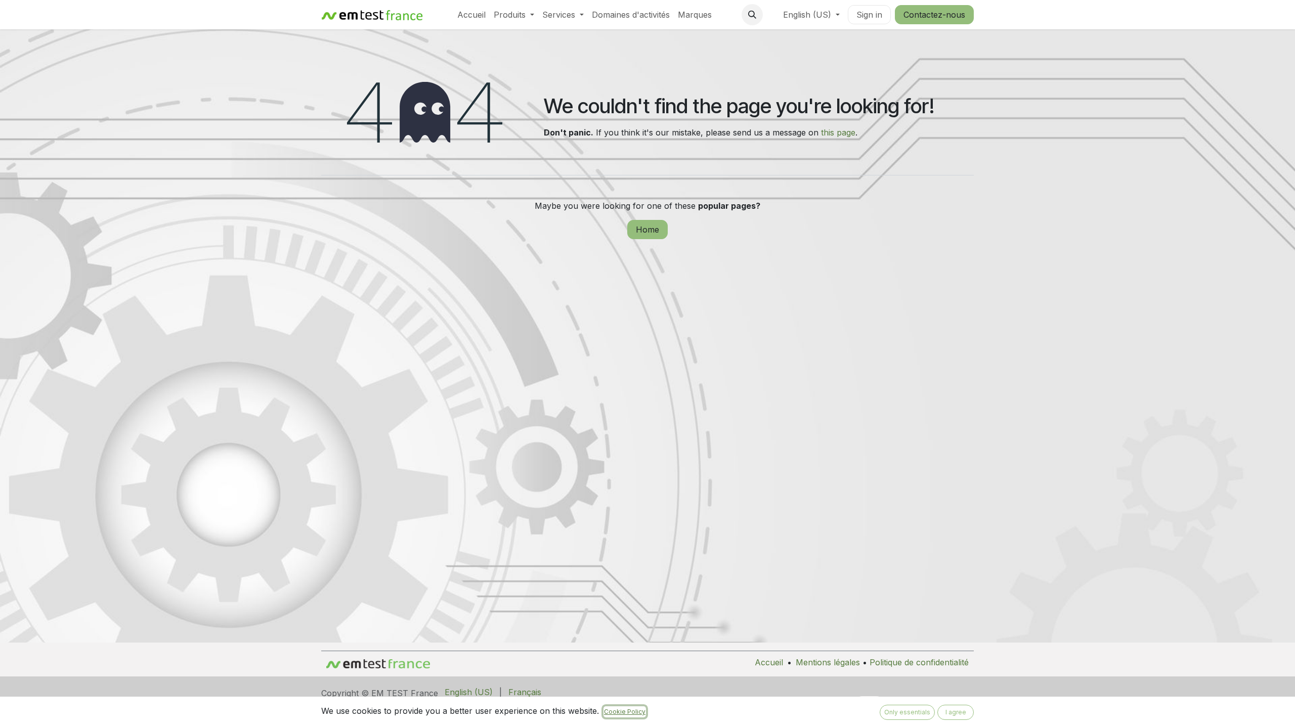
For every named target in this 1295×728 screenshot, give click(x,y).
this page (838, 132)
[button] (752, 14)
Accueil (769, 662)
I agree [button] (955, 712)
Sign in (869, 15)
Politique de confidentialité (919, 662)
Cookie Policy (624, 711)
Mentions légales (828, 662)
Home (647, 229)
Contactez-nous (934, 15)
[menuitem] (471, 15)
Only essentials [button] (907, 712)
